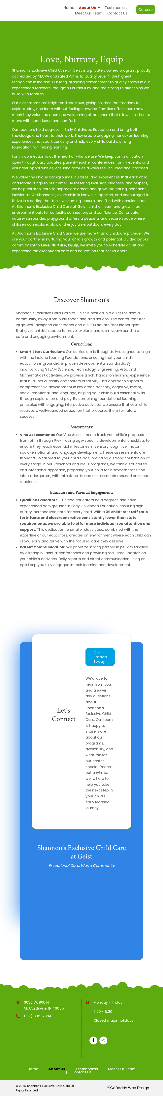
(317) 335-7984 (37, 1016)
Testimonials (86, 1069)
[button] (145, 9)
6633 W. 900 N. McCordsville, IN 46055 (44, 1005)
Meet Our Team (122, 1069)
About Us (56, 1069)
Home (33, 1069)
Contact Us (82, 1072)
